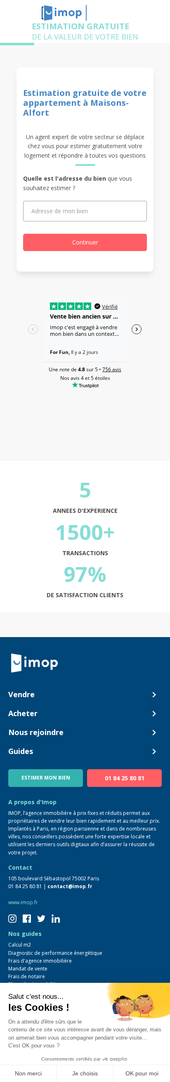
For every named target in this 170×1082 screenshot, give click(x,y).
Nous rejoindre (36, 732)
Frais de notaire (26, 976)
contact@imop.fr (69, 886)
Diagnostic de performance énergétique (55, 952)
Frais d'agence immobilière (40, 960)
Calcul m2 (19, 944)
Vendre (21, 694)
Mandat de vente (27, 968)
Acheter (23, 713)
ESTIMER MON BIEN (45, 777)
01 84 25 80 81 (124, 778)
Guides (20, 751)
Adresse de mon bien (59, 211)
